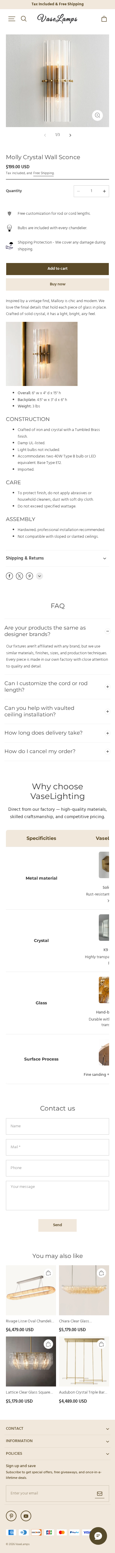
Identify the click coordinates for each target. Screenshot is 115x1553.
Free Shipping (43, 173)
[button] (12, 19)
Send (57, 1225)
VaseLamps (22, 1544)
